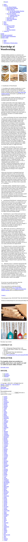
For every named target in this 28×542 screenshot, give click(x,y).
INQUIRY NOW (5, 367)
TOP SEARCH (16, 384)
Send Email (3, 387)
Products (6, 5)
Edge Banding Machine (12, 8)
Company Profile (11, 25)
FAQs (5, 23)
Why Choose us (10, 27)
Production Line (10, 17)
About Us (6, 24)
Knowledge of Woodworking (10, 43)
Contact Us (6, 31)
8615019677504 (4, 388)
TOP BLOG (8, 384)
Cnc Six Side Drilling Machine (17, 11)
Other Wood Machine (12, 19)
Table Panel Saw (13, 16)
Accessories (9, 20)
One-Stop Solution (11, 29)
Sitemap (2, 384)
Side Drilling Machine (15, 12)
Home (5, 4)
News (5, 21)
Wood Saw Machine (11, 13)
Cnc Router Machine (11, 7)
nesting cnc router (19, 289)
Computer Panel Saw (15, 15)
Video (8, 28)
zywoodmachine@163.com (13, 354)
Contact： (3, 295)
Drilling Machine (11, 9)
